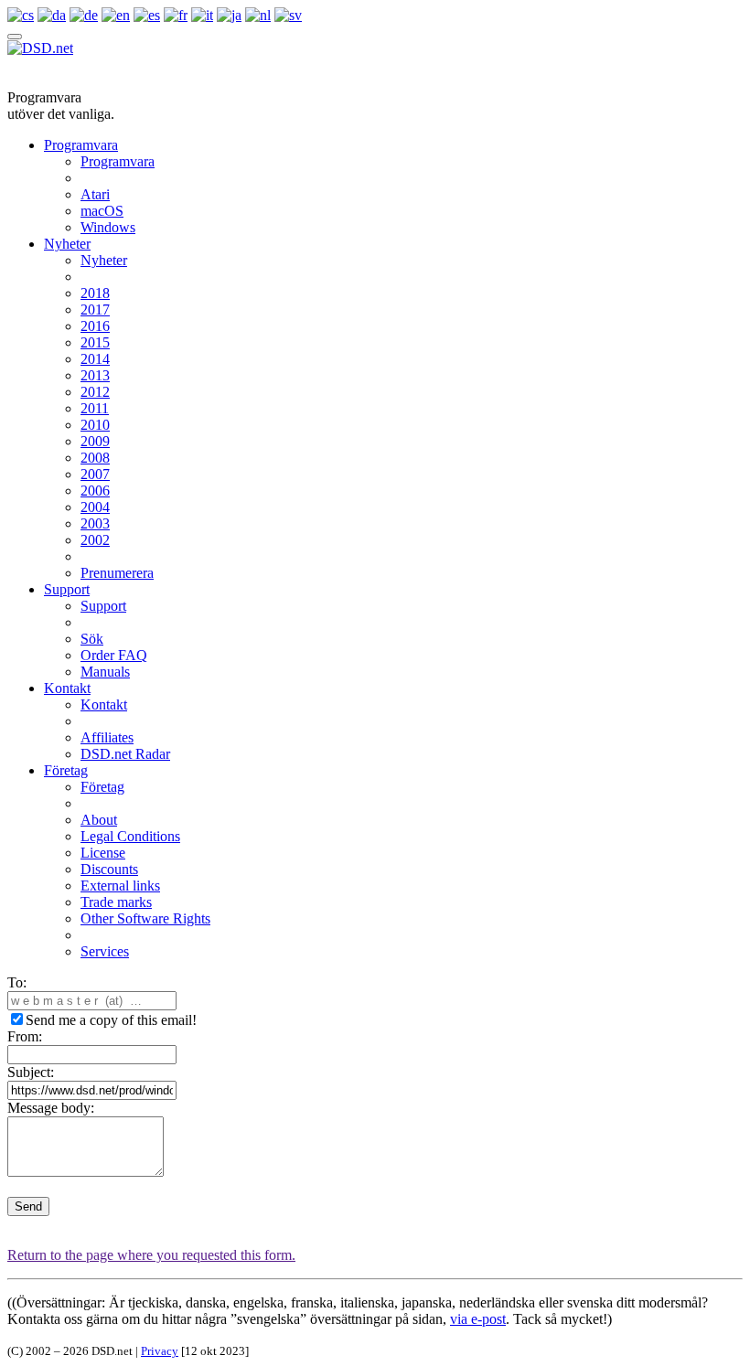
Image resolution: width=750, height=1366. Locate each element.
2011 (94, 408)
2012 (95, 392)
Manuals (105, 671)
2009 (95, 441)
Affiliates (107, 737)
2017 (95, 309)
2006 (95, 490)
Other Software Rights (145, 918)
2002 (95, 540)
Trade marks (116, 902)
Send (28, 1206)
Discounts (109, 869)
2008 (95, 457)
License (102, 852)
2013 (95, 375)
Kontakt (67, 688)
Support (67, 589)
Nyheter (67, 243)
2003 (95, 523)
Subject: (30, 1072)
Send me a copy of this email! (111, 1020)
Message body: (50, 1107)
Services (104, 951)
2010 (95, 424)
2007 (95, 474)
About (98, 819)
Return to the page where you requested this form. (151, 1255)
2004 (95, 507)
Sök (91, 638)
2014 (95, 359)
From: (24, 1036)
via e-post (478, 1319)
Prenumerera (117, 573)
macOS (101, 211)
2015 (95, 342)
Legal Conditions (130, 836)
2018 (95, 293)
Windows (107, 227)
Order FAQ (113, 655)
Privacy (159, 1351)
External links (120, 885)
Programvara (81, 145)
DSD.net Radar (125, 754)
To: (17, 982)
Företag (66, 770)
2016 (95, 326)
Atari (95, 194)
